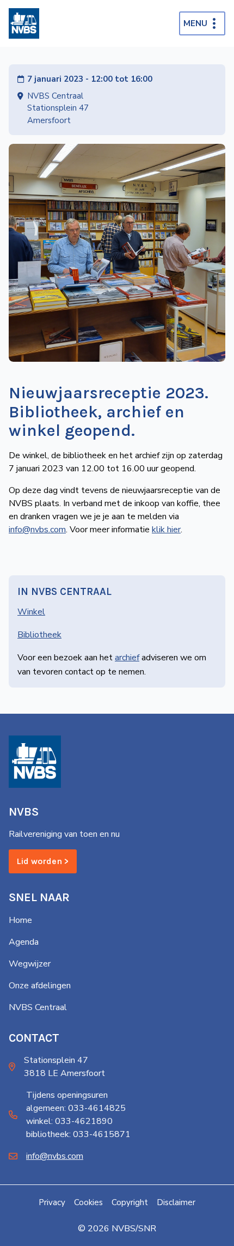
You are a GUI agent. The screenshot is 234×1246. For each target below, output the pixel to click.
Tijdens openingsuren (67, 1095)
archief (127, 658)
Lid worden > (42, 861)
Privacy (52, 1202)
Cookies (88, 1202)
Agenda (24, 942)
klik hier (166, 530)
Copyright (130, 1202)
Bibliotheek (39, 635)
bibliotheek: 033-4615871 (78, 1134)
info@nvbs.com (37, 530)
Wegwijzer (30, 964)
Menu (195, 23)
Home (20, 920)
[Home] (24, 23)
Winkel (31, 612)
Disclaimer (176, 1202)
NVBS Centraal (38, 1007)
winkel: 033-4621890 (69, 1121)
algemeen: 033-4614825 (76, 1108)
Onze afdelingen (40, 986)
